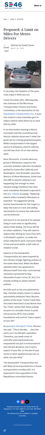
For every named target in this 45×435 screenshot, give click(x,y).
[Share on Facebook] (4, 418)
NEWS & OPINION (16, 19)
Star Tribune (13, 193)
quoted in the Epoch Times (19, 326)
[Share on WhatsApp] (4, 424)
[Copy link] (4, 398)
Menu (36, 5)
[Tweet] (4, 411)
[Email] (4, 405)
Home (5, 19)
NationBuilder (27, 425)
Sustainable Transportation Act (18, 113)
